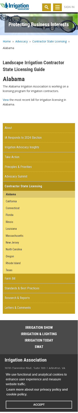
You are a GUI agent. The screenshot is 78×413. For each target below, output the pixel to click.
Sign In (69, 7)
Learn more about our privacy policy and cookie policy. (37, 392)
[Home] (15, 6)
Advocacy (21, 41)
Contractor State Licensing (49, 41)
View (6, 100)
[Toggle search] (46, 7)
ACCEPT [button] (39, 404)
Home (7, 41)
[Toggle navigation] (57, 7)
